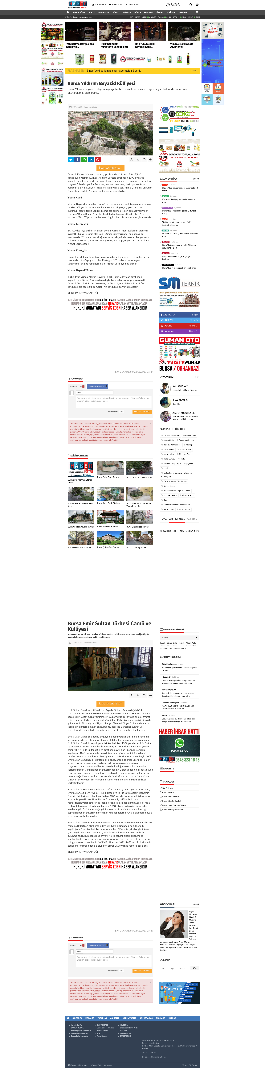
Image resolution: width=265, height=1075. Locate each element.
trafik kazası (168, 509)
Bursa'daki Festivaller (105, 1028)
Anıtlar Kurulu (185, 450)
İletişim (83, 1065)
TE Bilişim (193, 1065)
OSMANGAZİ (167, 207)
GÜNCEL (116, 12)
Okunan (192, 519)
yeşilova (189, 464)
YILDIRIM (124, 1025)
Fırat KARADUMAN (182, 399)
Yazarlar (168, 377)
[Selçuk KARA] (165, 416)
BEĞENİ (169, 315)
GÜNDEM (127, 12)
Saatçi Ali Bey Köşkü (172, 464)
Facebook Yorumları (97, 387)
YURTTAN (182, 12)
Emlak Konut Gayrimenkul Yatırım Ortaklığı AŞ (176, 475)
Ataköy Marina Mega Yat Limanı (176, 491)
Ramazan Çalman (186, 440)
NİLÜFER (165, 242)
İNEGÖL (165, 230)
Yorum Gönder (76, 386)
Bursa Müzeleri (126, 1033)
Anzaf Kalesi (168, 454)
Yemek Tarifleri (77, 1025)
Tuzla (182, 459)
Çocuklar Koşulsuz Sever (184, 390)
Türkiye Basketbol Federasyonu (176, 505)
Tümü (196, 179)
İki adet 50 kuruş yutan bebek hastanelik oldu (180, 235)
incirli (165, 468)
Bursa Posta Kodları (170, 797)
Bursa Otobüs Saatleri (171, 801)
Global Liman (169, 486)
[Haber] (68, 12)
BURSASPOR (103, 12)
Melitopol (189, 445)
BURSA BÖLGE (79, 12)
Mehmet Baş (184, 454)
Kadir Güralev (169, 459)
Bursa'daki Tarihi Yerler (129, 1028)
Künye (73, 1065)
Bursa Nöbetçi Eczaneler (172, 810)
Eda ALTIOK (178, 386)
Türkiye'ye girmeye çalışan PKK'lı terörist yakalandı (177, 223)
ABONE (168, 326)
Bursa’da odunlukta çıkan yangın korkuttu (176, 258)
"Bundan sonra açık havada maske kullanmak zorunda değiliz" (96, 17)
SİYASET (159, 12)
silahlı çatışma (187, 495)
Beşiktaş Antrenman (172, 445)
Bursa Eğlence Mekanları (81, 1031)
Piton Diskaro (184, 509)
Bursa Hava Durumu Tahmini (174, 805)
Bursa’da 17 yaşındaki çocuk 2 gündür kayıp (179, 212)
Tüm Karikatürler (189, 531)
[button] (179, 637)
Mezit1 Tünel (190, 435)
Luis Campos (168, 450)
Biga (165, 500)
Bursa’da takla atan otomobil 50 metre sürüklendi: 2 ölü (179, 246)
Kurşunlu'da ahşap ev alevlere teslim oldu (178, 200)
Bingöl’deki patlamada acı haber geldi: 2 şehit (114, 70)
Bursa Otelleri (102, 1031)
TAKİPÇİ (168, 320)
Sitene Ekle (96, 1065)
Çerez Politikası (168, 793)
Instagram (168, 331)
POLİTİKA (171, 12)
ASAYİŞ (92, 12)
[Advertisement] (110, 340)
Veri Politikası (167, 788)
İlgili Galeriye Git (110, 168)
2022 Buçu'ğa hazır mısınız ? (185, 418)
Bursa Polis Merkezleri (80, 1036)
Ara (195, 968)
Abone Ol (193, 326)
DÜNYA (137, 12)
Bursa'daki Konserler (79, 1033)
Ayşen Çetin (168, 440)
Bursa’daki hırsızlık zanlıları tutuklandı (179, 268)
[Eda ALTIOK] (165, 388)
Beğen (195, 315)
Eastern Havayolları (171, 435)
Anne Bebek (102, 1036)
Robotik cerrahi (170, 495)
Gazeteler (108, 1065)
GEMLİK (165, 196)
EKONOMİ (148, 12)
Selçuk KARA (179, 414)
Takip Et (194, 320)
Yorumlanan (177, 519)
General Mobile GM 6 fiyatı (174, 481)
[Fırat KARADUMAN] (165, 402)
